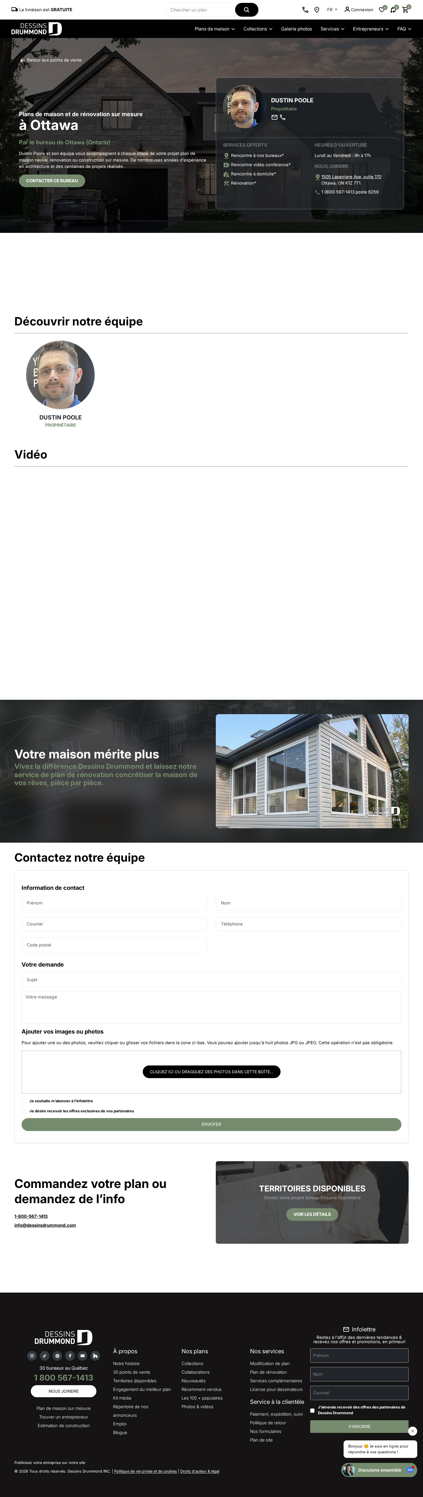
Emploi (119, 1424)
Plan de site (261, 1440)
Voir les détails (312, 1214)
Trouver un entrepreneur (63, 1417)
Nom (225, 902)
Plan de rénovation (268, 1372)
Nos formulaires (265, 1431)
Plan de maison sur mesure (64, 1408)
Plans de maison (212, 29)
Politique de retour (268, 1422)
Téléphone (232, 923)
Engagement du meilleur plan (142, 1389)
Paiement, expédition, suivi (276, 1414)
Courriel (35, 923)
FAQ (401, 29)
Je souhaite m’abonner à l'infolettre (61, 1101)
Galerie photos (296, 29)
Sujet (32, 979)
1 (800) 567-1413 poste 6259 (350, 192)
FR (330, 9)
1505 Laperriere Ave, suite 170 (351, 176)
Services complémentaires (276, 1380)
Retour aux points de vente (54, 60)
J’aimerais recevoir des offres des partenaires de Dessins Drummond (361, 1410)
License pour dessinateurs (276, 1389)
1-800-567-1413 (31, 1216)
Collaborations (196, 1372)
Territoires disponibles (135, 1380)
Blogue (120, 1432)
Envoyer (211, 1124)
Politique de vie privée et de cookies (145, 1471)
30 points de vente (131, 1372)
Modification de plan (270, 1363)
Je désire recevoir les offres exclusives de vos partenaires (81, 1111)
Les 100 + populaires (202, 1398)
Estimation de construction (64, 1425)
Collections (255, 29)
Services (330, 29)
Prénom (35, 902)
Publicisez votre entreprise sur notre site (49, 1462)
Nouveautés (194, 1380)
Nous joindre (64, 1391)
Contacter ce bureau (52, 180)
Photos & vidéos (198, 1406)
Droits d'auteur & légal (199, 1471)
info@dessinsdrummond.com (45, 1225)
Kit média (122, 1398)
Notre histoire (126, 1363)
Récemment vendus (202, 1389)
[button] (400, 775)
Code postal (39, 944)
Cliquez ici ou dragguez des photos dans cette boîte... (211, 1071)
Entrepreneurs (368, 29)
